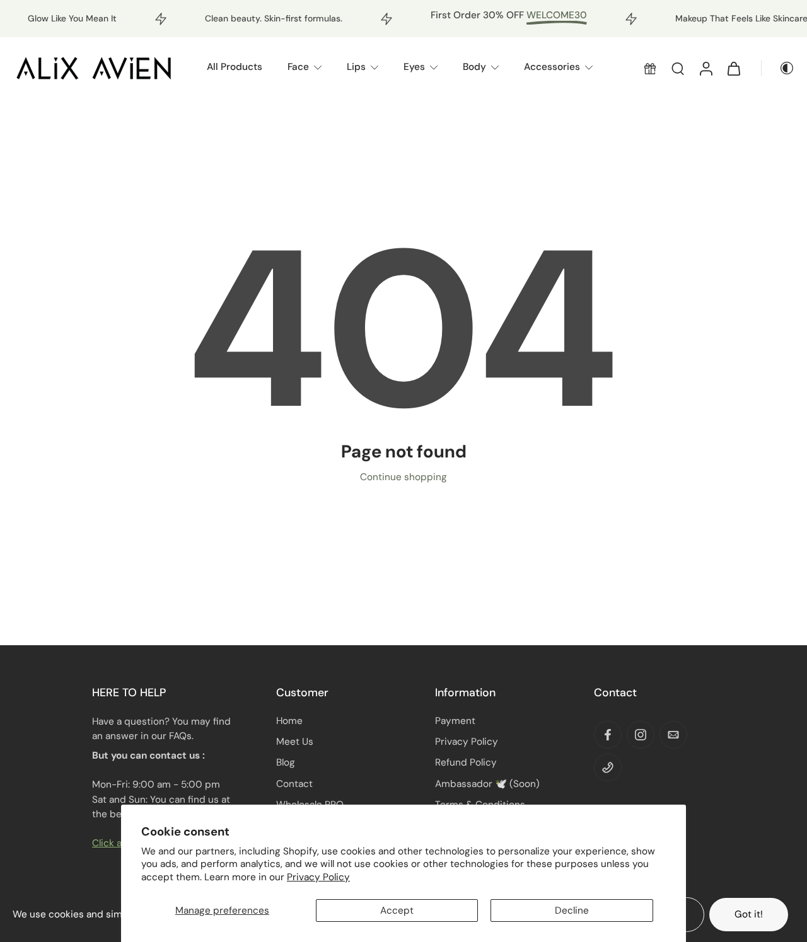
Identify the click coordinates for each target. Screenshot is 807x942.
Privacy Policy (318, 877)
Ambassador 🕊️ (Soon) (487, 784)
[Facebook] (608, 735)
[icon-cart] (733, 68)
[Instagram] (640, 735)
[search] (678, 68)
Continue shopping (403, 477)
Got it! (748, 914)
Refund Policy (466, 762)
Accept (397, 910)
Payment (455, 721)
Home (289, 721)
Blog (285, 762)
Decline (572, 910)
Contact (294, 784)
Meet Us (294, 741)
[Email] (673, 735)
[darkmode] (778, 68)
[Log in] (705, 67)
